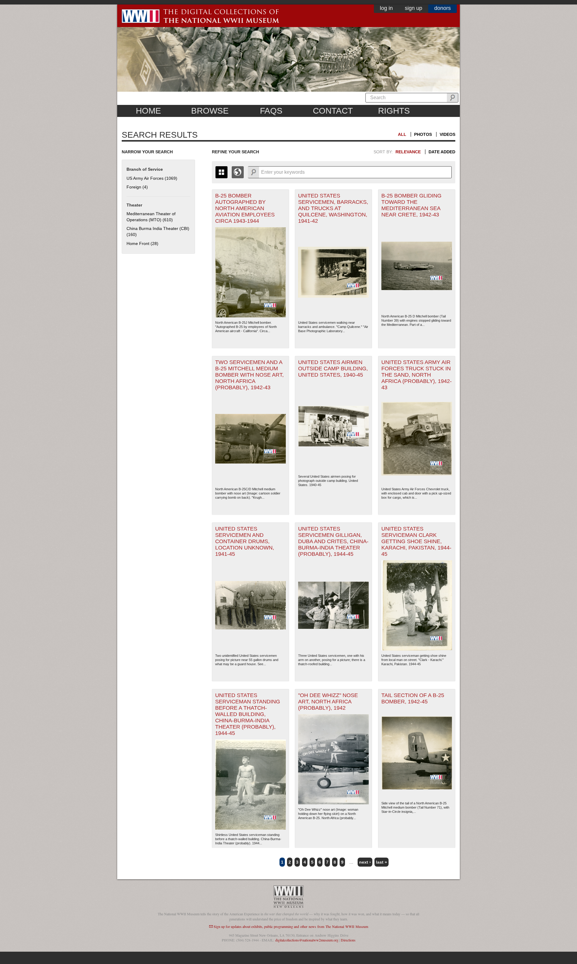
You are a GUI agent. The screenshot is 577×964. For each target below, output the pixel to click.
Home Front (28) (142, 243)
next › (365, 862)
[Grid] (221, 172)
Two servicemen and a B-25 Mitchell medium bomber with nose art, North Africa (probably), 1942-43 (249, 374)
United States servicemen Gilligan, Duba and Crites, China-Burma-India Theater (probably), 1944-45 (333, 541)
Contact (333, 110)
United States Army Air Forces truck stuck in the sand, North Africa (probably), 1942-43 (416, 374)
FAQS (271, 110)
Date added (442, 151)
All (402, 134)
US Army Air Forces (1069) (152, 178)
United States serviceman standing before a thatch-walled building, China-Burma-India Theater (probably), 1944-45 (247, 714)
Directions (348, 940)
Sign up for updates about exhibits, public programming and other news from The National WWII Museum (291, 926)
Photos (423, 134)
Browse (210, 110)
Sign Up (413, 8)
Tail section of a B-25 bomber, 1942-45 (412, 698)
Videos (447, 134)
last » (381, 862)
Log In (386, 8)
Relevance (408, 151)
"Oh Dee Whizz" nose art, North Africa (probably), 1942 (328, 701)
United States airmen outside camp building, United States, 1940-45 (333, 368)
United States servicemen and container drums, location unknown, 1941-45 (244, 541)
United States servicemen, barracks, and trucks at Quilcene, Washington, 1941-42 (333, 208)
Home (148, 110)
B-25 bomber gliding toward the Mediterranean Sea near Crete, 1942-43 (411, 205)
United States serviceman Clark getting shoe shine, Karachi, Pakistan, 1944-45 (416, 541)
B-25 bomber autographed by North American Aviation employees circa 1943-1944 (245, 208)
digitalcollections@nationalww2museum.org (306, 940)
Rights (394, 110)
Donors (442, 8)
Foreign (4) (137, 187)
